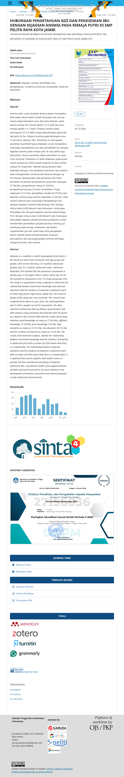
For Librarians (16, 699)
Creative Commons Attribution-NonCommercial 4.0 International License (94, 189)
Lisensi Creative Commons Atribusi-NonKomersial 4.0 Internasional (42, 770)
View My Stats (31, 671)
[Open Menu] (10, 3)
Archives (23, 11)
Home (13, 11)
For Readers (15, 689)
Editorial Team (23, 564)
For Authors (15, 694)
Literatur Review (24, 586)
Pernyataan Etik (24, 600)
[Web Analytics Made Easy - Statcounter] (16, 671)
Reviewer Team (24, 571)
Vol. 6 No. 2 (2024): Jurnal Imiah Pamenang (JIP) (52, 11)
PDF (81, 114)
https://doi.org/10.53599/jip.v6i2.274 (34, 75)
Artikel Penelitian (25, 593)
